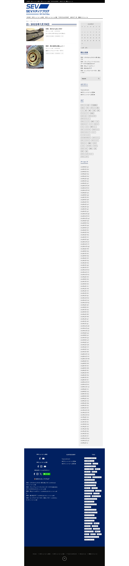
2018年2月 (83, 405)
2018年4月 (83, 401)
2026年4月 (83, 176)
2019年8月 (83, 363)
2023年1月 (83, 267)
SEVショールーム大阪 (45, 1)
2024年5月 (83, 230)
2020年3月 (83, 347)
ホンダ (87, 126)
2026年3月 (83, 178)
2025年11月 (84, 188)
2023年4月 (83, 260)
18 (84, 37)
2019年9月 (83, 361)
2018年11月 (84, 384)
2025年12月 (84, 185)
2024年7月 (83, 225)
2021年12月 (84, 298)
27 (90, 40)
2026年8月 (83, 167)
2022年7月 (83, 281)
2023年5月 (83, 258)
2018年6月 (83, 396)
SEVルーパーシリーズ (85, 121)
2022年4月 (83, 288)
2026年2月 (83, 181)
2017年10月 (84, 415)
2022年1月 (83, 295)
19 (87, 37)
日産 (86, 151)
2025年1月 (83, 211)
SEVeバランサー (89, 490)
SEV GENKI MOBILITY (85, 137)
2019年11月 (84, 356)
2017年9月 (83, 417)
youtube (88, 528)
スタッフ (93, 132)
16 (99, 34)
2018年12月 (84, 382)
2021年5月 (83, 314)
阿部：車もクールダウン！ (88, 66)
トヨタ (97, 121)
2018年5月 (83, 398)
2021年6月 (83, 312)
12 (87, 34)
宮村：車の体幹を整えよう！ (55, 46)
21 (93, 37)
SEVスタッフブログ (42, 479)
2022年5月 (83, 286)
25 (84, 40)
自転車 (92, 121)
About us (62, 1)
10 (82, 34)
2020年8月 (83, 335)
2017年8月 (83, 419)
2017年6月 (83, 424)
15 (96, 34)
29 (96, 40)
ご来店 (94, 110)
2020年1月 (83, 351)
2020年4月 (83, 344)
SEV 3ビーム (88, 523)
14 (93, 34)
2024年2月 (83, 237)
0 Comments (57, 53)
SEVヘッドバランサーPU (85, 129)
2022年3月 (83, 291)
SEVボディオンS (96, 129)
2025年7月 (83, 197)
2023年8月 (83, 251)
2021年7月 (83, 309)
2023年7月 (83, 253)
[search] (99, 79)
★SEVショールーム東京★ (88, 94)
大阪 (95, 148)
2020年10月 (84, 330)
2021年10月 (84, 302)
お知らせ (88, 463)
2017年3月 (83, 431)
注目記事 (92, 113)
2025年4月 (83, 204)
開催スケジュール (69, 1)
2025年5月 (83, 202)
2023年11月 (84, 244)
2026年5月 (83, 174)
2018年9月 (83, 389)
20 (90, 37)
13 (90, 34)
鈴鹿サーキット (93, 126)
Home (28, 1)
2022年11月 (84, 272)
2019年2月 (83, 377)
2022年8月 (83, 279)
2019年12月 (84, 354)
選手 (98, 110)
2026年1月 (83, 183)
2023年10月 (84, 246)
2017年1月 (83, 436)
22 (96, 37)
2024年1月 (83, 239)
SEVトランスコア (95, 140)
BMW (82, 151)
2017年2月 (83, 433)
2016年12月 (84, 438)
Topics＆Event (55, 1)
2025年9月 (83, 192)
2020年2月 (83, 349)
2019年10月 (84, 358)
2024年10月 (84, 218)
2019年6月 (83, 368)
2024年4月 (83, 232)
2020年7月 (83, 337)
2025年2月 (83, 209)
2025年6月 (83, 199)
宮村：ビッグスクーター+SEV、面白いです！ (38, 498)
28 (93, 40)
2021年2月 (83, 321)
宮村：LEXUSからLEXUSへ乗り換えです (37, 482)
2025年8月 (83, 195)
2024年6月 (83, 227)
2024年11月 (84, 216)
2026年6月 (83, 171)
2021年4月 (83, 316)
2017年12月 (84, 410)
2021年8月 (83, 307)
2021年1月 (83, 323)
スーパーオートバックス (90, 509)
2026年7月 (83, 169)
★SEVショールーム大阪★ (50, 53)
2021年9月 (83, 305)
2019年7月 (83, 365)
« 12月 (82, 47)
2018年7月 (83, 393)
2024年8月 (83, 223)
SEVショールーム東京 (35, 1)
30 (99, 40)
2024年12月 (84, 213)
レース (98, 490)
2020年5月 (83, 342)
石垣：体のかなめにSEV (54, 29)
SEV (95, 463)
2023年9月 (83, 248)
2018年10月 (84, 386)
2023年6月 (83, 255)
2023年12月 (84, 242)
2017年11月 (84, 412)
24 (82, 40)
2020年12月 (84, 326)
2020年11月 (84, 328)
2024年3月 (83, 234)
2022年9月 (83, 277)
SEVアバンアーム (96, 137)
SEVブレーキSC (84, 148)
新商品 (91, 148)
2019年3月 (83, 375)
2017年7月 (83, 422)
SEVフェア (88, 493)
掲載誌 (96, 523)
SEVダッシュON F (84, 156)
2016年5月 (83, 443)
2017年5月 (83, 426)
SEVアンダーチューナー (85, 118)
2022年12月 (84, 270)
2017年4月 (83, 429)
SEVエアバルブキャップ (85, 132)
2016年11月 (84, 440)
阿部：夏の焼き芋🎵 (86, 68)
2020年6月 (83, 340)
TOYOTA (96, 528)
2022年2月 (83, 293)
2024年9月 (83, 220)
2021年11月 (84, 300)
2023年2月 (83, 265)
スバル (82, 126)
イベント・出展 (84, 110)
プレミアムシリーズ (84, 113)
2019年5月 (83, 370)
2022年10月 (84, 274)
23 (99, 37)
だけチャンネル (97, 477)
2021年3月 (83, 319)
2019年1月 (83, 379)
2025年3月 (83, 206)
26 (87, 40)
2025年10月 (84, 190)
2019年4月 (83, 372)
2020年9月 (83, 333)
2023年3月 (83, 263)
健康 (90, 110)
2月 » (86, 47)
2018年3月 (83, 403)
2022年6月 (83, 284)
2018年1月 (83, 408)
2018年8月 (83, 391)
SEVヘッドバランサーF (85, 140)
